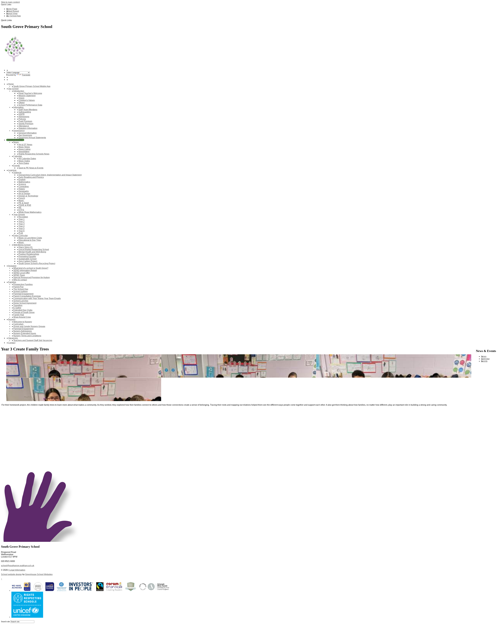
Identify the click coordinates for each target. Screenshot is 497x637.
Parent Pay (18, 287)
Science (22, 184)
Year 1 (21, 219)
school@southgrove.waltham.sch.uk (17, 565)
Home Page (11, 9)
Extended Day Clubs (22, 310)
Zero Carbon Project (28, 261)
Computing (24, 186)
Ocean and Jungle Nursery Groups (29, 326)
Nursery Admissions (22, 331)
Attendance (24, 126)
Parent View (11, 13)
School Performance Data (30, 105)
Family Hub (18, 315)
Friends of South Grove (24, 312)
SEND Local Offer (21, 273)
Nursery (11, 319)
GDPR (22, 114)
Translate (26, 75)
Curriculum (18, 324)
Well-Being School (22, 245)
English (22, 179)
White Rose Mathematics (30, 212)
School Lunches (20, 301)
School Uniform (20, 291)
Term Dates (24, 163)
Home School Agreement (24, 303)
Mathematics (24, 182)
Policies (22, 119)
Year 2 (21, 221)
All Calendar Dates (27, 158)
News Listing (24, 149)
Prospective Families (23, 284)
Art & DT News (25, 144)
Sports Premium (26, 124)
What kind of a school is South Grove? (30, 268)
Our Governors (25, 135)
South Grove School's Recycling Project (37, 263)
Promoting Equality (27, 256)
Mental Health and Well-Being (32, 252)
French (22, 198)
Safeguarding (25, 112)
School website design (11, 574)
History (22, 189)
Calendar (17, 156)
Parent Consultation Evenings (27, 296)
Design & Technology (28, 196)
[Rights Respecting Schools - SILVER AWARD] (27, 617)
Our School (13, 89)
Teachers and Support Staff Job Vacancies (32, 340)
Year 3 (21, 224)
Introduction (18, 91)
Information (18, 107)
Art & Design (24, 193)
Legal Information (17, 570)
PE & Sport (24, 203)
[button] (12, 20)
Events (16, 165)
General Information (28, 133)
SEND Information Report (25, 270)
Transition (17, 305)
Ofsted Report (12, 11)
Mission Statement (27, 96)
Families (12, 282)
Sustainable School (27, 259)
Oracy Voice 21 (25, 247)
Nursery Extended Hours (24, 333)
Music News (24, 147)
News (16, 142)
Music (21, 200)
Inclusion (12, 266)
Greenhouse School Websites (39, 574)
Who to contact (20, 280)
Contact (11, 343)
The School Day (20, 289)
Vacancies (13, 338)
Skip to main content (10, 2)
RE (20, 207)
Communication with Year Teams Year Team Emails (37, 298)
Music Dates (24, 161)
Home (11, 84)
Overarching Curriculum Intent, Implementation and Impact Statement (50, 175)
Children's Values (27, 100)
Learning (12, 170)
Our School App (13, 16)
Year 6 (21, 231)
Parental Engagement (23, 294)
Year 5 (21, 228)
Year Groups (19, 214)
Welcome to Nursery (22, 322)
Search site (5, 621)
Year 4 (21, 226)
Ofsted (21, 103)
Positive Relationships (29, 254)
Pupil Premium (25, 121)
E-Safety (17, 308)
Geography (24, 191)
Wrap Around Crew (22, 317)
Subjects (17, 172)
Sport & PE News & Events (31, 168)
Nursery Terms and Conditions (27, 336)
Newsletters (24, 151)
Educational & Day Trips (30, 240)
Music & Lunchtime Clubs (30, 238)
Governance (19, 130)
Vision (21, 98)
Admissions (24, 117)
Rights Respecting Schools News (34, 154)
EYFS (21, 210)
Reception (23, 217)
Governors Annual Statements (32, 137)
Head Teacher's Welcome (30, 93)
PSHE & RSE (25, 205)
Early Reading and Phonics (31, 177)
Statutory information (28, 128)
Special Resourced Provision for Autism (31, 277)
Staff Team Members (28, 110)
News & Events (15, 140)
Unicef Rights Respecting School (34, 249)
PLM (21, 233)
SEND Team (19, 275)
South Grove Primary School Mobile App (31, 86)
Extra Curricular (20, 235)
